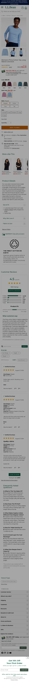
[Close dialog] (27, 658)
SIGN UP (24, 670)
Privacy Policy (14, 679)
